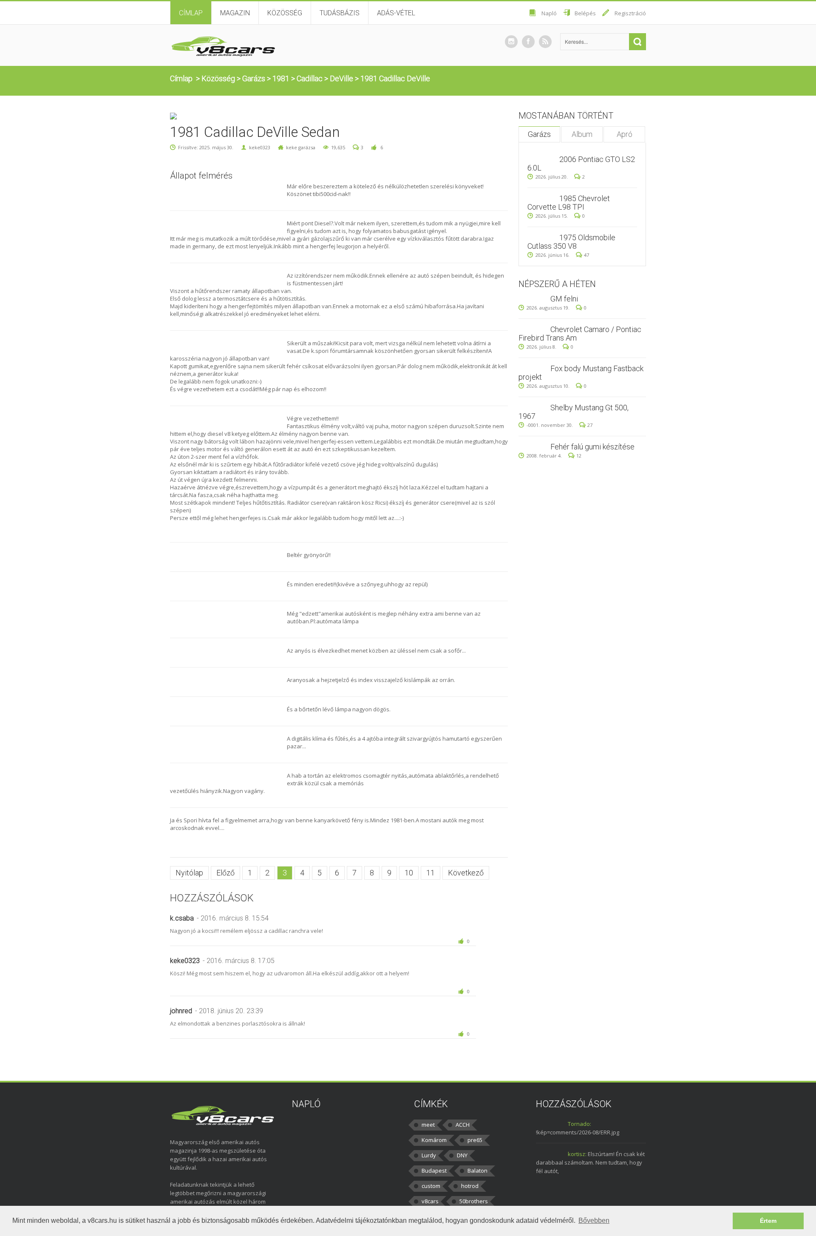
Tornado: (579, 1124)
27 (589, 425)
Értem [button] (768, 1220)
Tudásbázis (340, 13)
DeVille (341, 78)
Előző (225, 872)
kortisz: (577, 1154)
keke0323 (259, 147)
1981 (280, 78)
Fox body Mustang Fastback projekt (580, 372)
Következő (466, 872)
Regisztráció (630, 13)
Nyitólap (189, 872)
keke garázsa (300, 147)
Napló (549, 13)
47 (586, 255)
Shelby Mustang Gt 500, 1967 (573, 412)
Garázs (253, 78)
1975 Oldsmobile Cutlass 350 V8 (571, 241)
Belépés (585, 13)
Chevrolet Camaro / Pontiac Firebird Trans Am (579, 333)
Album (582, 134)
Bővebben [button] (593, 1220)
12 (578, 455)
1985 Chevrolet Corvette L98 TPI (568, 202)
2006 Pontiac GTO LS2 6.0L (581, 163)
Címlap (191, 13)
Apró (624, 134)
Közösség (284, 13)
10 (409, 872)
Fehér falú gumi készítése (592, 446)
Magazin (235, 13)
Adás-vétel (396, 13)
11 (430, 872)
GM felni (564, 298)
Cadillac (310, 78)
